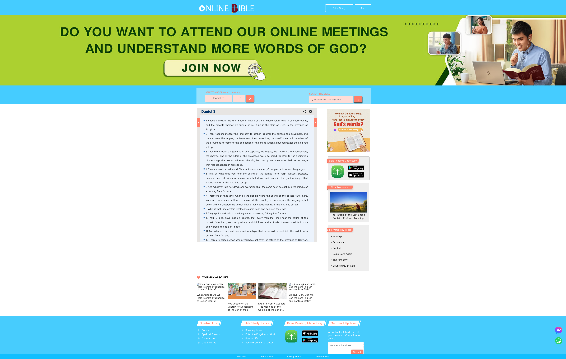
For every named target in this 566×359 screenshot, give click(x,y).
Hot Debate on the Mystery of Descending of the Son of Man (241, 306)
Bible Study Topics (256, 323)
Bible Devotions (339, 187)
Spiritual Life (208, 323)
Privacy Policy (294, 356)
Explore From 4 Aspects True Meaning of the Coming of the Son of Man (271, 306)
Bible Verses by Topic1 (339, 229)
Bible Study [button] (339, 8)
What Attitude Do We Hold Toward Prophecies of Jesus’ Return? (210, 297)
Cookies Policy (322, 356)
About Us (241, 356)
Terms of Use (266, 356)
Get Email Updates (344, 323)
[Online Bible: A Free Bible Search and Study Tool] (217, 7)
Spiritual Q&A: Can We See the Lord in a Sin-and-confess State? (301, 297)
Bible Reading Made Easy (343, 160)
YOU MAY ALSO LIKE (215, 277)
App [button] (363, 8)
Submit (357, 352)
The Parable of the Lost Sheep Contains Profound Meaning (348, 216)
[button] (250, 98)
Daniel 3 (208, 111)
